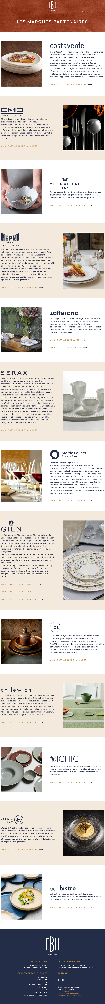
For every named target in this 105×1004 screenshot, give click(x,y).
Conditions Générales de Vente (70, 995)
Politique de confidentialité (68, 993)
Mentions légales (64, 991)
